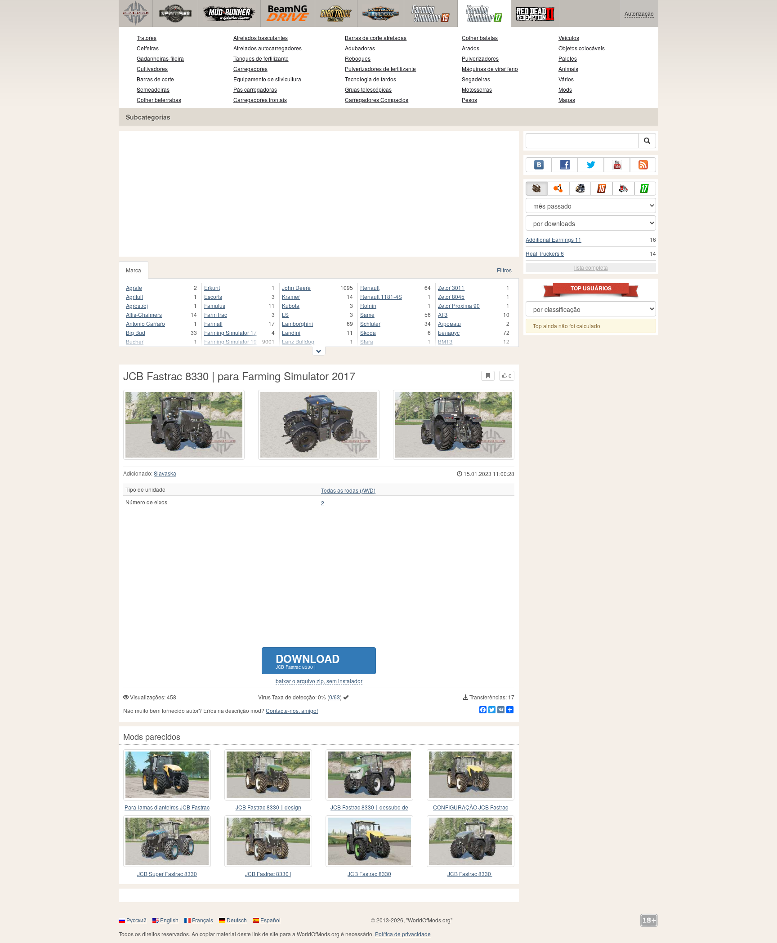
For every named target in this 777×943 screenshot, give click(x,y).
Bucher (134, 341)
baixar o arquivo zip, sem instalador (319, 681)
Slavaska (165, 473)
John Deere (296, 287)
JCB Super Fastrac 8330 (167, 873)
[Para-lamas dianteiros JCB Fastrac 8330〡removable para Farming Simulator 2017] (167, 775)
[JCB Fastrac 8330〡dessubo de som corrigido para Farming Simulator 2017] (369, 775)
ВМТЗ (445, 341)
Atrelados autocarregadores (267, 48)
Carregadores (250, 68)
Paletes (567, 58)
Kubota (290, 305)
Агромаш (449, 323)
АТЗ (442, 314)
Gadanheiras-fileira (160, 58)
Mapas (566, 99)
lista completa (591, 267)
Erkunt (212, 287)
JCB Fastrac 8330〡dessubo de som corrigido (369, 807)
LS (285, 314)
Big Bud (135, 332)
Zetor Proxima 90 (459, 305)
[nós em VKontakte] (539, 164)
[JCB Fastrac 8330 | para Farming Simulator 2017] (184, 425)
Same (367, 314)
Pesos (469, 99)
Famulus (214, 305)
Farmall (213, 323)
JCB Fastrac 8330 (369, 873)
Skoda (368, 332)
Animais (568, 68)
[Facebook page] (565, 164)
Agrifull (134, 296)
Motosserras (477, 89)
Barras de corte (155, 79)
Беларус (449, 332)
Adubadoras (360, 48)
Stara (366, 341)
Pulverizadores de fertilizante (380, 68)
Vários (566, 79)
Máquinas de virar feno (490, 68)
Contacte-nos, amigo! (292, 710)
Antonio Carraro (145, 323)
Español (270, 920)
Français (202, 920)
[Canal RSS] (643, 164)
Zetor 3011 (451, 287)
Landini (291, 332)
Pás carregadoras (255, 89)
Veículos (568, 37)
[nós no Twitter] (591, 164)
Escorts (213, 296)
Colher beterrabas (159, 99)
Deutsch (237, 920)
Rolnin (368, 305)
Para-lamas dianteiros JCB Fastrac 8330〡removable (167, 807)
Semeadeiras (153, 89)
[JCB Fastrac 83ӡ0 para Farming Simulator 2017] (369, 841)
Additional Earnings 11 (553, 239)
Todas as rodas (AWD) (348, 490)
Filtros (504, 270)
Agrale (134, 287)
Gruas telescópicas (368, 89)
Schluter (370, 323)
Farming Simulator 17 (230, 332)
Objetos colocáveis (581, 48)
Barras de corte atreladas (375, 37)
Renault (370, 287)
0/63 (334, 697)
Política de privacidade (403, 934)
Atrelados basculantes (260, 37)
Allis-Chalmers (144, 314)
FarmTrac (215, 314)
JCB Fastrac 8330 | (268, 873)
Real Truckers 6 (545, 253)
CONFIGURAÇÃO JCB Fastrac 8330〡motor (470, 807)
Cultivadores (152, 68)
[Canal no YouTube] (617, 164)
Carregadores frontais (260, 99)
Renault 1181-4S (381, 296)
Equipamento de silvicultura (267, 79)
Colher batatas (480, 37)
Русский (136, 920)
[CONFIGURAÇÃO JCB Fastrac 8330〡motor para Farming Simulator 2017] (470, 775)
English (169, 920)
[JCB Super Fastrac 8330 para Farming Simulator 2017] (167, 841)
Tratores (146, 37)
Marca (133, 270)
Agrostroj (137, 305)
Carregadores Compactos (376, 99)
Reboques (358, 58)
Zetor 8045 (451, 296)
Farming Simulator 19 (230, 341)
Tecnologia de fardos (370, 79)
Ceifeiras (148, 48)
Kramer (291, 296)
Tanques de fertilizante (261, 58)
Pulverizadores (480, 58)
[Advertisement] (319, 194)
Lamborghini (297, 323)
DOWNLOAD (307, 660)
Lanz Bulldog (298, 341)
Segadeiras (476, 79)
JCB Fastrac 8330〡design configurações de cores (268, 807)
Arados (470, 48)
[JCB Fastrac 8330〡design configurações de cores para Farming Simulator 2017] (268, 775)
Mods (565, 89)
